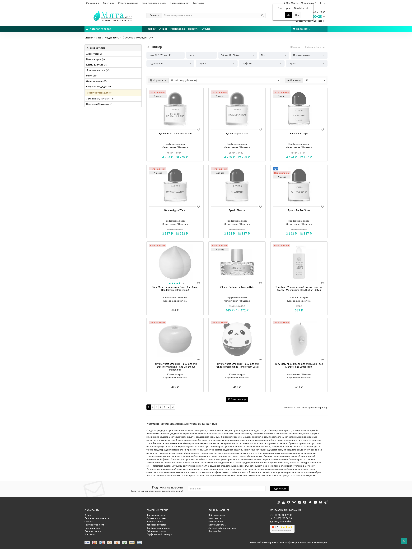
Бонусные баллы (217, 524)
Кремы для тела (96, 64)
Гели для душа (95, 59)
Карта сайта (214, 531)
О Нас (87, 515)
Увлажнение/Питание (99, 98)
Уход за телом (111, 37)
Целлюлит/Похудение (99, 104)
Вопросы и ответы (156, 524)
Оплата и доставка (128, 3)
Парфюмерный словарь (159, 534)
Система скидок (92, 531)
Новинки (151, 28)
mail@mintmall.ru (282, 521)
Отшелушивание (96, 81)
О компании (92, 3)
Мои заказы (214, 518)
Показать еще (238, 399)
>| (172, 407)
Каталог (100, 28)
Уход (98, 37)
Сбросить (295, 47)
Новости (193, 28)
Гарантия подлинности (154, 3)
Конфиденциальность (158, 528)
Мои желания (215, 521)
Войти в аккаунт (217, 515)
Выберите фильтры (315, 47)
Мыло (91, 75)
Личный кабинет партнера (222, 528)
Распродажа (177, 28)
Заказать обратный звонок (310, 20)
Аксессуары (94, 53)
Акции (163, 28)
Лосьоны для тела (97, 70)
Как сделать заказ (156, 515)
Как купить (108, 3)
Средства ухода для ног (100, 86)
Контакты (198, 3)
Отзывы (206, 28)
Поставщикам (92, 528)
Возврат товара (154, 521)
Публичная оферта (156, 531)
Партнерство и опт (180, 3)
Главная (88, 37)
